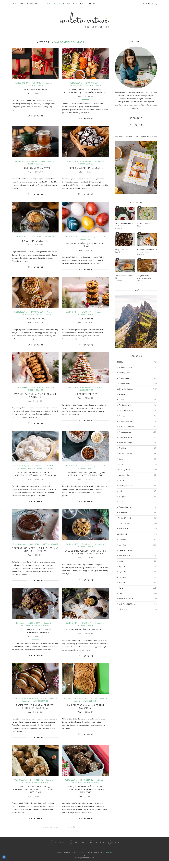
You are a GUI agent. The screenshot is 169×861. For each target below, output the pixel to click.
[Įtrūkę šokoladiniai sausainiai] (85, 141)
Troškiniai (137, 448)
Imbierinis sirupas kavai (35, 167)
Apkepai (137, 394)
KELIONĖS (93, 4)
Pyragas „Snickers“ (121, 249)
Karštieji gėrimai (46, 161)
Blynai (137, 400)
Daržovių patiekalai (137, 410)
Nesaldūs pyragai (137, 443)
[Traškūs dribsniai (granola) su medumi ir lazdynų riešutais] (85, 446)
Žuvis (137, 459)
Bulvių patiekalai (137, 405)
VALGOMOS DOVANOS (35, 86)
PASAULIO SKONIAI (137, 523)
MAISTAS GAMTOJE (137, 518)
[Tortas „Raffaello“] (147, 213)
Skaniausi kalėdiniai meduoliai (85, 629)
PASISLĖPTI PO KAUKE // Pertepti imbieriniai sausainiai (35, 706)
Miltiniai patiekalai (137, 437)
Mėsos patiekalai (137, 432)
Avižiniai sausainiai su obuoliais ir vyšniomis (35, 395)
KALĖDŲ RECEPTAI (21, 83)
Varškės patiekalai (137, 453)
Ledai (137, 561)
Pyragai (137, 566)
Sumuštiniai (137, 513)
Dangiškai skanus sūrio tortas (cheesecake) (145, 276)
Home (14, 4)
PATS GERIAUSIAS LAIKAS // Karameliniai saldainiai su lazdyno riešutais (35, 789)
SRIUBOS (137, 593)
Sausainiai (48, 83)
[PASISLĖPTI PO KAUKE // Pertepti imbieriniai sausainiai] (35, 678)
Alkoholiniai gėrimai (137, 367)
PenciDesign (108, 852)
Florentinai (85, 318)
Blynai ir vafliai (137, 475)
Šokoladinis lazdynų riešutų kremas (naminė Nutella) (35, 549)
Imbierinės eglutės (85, 394)
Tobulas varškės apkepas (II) (124, 276)
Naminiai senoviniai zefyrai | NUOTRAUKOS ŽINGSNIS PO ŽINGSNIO (35, 474)
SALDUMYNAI (36, 83)
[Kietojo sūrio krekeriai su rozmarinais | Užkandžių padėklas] (85, 63)
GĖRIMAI (18, 161)
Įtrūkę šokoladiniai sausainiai (85, 167)
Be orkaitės (17, 466)
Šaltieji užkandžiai (76, 86)
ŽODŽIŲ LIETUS (137, 609)
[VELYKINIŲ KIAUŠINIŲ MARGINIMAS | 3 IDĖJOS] (85, 217)
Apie (22, 4)
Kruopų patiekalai (137, 421)
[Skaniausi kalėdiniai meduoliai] (85, 603)
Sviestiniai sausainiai (35, 240)
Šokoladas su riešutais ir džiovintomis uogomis (35, 631)
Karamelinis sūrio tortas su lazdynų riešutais (147, 250)
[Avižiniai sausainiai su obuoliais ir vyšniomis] (35, 367)
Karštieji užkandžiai (137, 486)
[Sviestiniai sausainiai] (35, 217)
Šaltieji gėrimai (137, 378)
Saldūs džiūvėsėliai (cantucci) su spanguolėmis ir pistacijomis (85, 552)
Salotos (137, 502)
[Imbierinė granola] (35, 292)
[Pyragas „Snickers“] (125, 239)
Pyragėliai (27, 466)
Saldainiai (38, 466)
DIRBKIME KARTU (33, 4)
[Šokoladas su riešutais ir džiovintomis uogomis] (35, 603)
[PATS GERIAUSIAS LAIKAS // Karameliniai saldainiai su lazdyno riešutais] (35, 760)
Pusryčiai (84, 237)
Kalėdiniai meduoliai (35, 89)
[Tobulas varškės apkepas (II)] (125, 266)
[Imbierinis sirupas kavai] (35, 141)
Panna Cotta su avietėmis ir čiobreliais (124, 224)
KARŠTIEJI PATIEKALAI (137, 389)
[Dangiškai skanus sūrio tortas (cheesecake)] (147, 266)
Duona (137, 480)
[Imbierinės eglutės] (85, 367)
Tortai (137, 588)
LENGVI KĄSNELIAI (91, 83)
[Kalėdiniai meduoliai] (35, 63)
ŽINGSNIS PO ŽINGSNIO (44, 468)
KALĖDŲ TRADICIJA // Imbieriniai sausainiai (85, 706)
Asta (29, 93)
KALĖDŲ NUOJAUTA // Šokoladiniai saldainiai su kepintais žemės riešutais (85, 789)
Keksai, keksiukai (137, 556)
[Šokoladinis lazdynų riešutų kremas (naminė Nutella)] (35, 524)
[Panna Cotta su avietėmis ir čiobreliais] (125, 213)
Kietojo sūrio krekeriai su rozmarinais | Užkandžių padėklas (85, 91)
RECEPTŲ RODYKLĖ (51, 4)
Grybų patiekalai (137, 416)
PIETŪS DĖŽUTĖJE (35, 699)
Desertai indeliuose (19, 544)
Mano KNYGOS (69, 4)
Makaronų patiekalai (137, 426)
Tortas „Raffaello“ (143, 223)
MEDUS (83, 4)
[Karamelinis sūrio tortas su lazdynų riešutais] (147, 239)
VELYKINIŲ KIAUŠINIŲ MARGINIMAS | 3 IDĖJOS (85, 245)
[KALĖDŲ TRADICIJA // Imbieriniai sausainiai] (85, 678)
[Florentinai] (85, 292)
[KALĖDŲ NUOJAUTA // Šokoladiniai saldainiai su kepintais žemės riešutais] (85, 760)
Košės (137, 491)
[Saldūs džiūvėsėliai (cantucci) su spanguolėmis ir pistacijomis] (85, 524)
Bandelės (137, 539)
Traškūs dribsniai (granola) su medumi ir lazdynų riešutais (85, 474)
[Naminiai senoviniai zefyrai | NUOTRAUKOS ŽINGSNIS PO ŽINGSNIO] (35, 446)
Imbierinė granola (35, 318)
